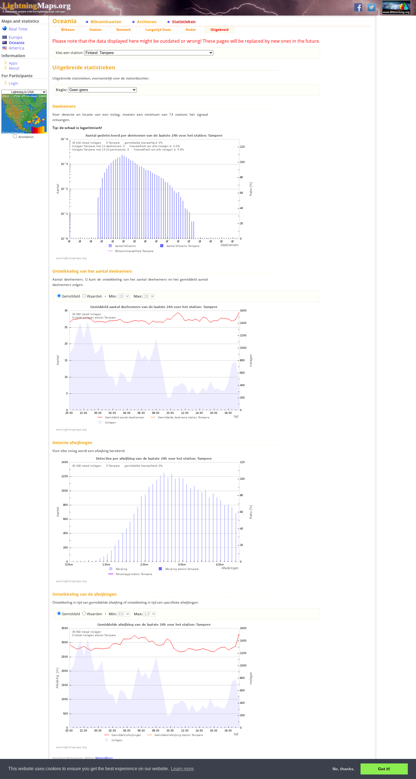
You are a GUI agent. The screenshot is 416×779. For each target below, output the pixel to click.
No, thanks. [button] (344, 769)
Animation (27, 137)
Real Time (18, 29)
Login (13, 83)
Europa (15, 37)
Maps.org (36, 5)
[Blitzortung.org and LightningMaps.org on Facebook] (358, 8)
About (14, 68)
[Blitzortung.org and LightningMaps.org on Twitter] (371, 8)
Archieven (146, 21)
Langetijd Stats (158, 29)
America (16, 48)
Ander (191, 29)
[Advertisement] (22, 173)
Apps (13, 63)
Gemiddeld (71, 296)
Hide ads (396, 195)
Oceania (16, 42)
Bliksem (68, 29)
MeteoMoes (104, 758)
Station (95, 29)
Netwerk (123, 29)
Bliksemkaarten (106, 21)
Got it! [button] (384, 769)
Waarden (94, 296)
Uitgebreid (220, 29)
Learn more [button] (182, 768)
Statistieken (184, 21)
